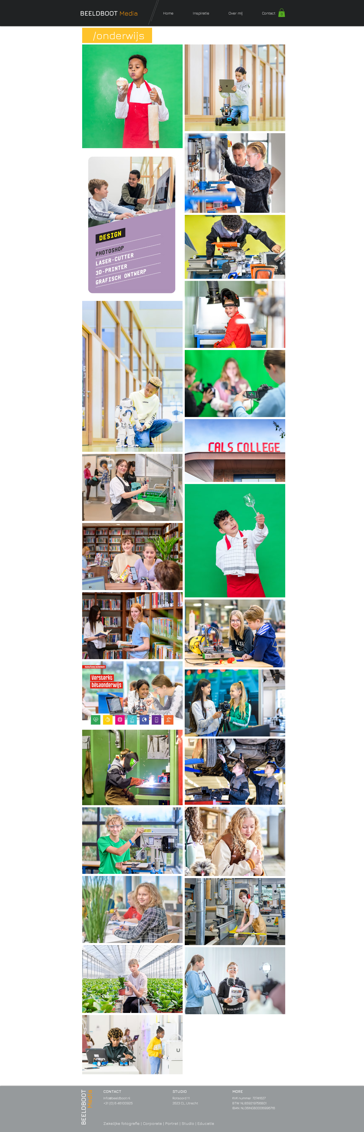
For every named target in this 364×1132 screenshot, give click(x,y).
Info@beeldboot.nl (116, 1098)
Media (128, 13)
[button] (201, 13)
